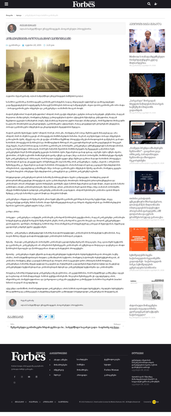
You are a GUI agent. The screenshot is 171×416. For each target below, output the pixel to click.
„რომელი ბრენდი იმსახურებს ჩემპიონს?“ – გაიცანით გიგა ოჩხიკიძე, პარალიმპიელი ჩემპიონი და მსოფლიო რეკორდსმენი (146, 154)
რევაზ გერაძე (27, 300)
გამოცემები (110, 375)
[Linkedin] (36, 377)
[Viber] (14, 382)
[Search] (149, 4)
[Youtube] (29, 377)
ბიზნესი (81, 365)
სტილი (107, 365)
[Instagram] (21, 377)
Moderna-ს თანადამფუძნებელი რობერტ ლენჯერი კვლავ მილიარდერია (147, 60)
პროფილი (82, 375)
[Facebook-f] (14, 377)
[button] (6, 4)
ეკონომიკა (14, 45)
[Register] (156, 4)
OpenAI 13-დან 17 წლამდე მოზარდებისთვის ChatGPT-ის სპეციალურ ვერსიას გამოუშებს (146, 379)
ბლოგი (18, 15)
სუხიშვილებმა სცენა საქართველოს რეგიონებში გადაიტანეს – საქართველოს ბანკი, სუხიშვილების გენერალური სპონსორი (145, 261)
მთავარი (9, 15)
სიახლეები (82, 360)
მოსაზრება (82, 370)
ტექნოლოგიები (112, 360)
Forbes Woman (111, 370)
